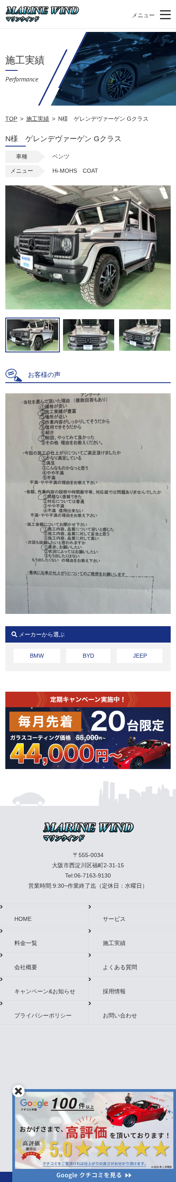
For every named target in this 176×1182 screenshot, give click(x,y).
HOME (23, 919)
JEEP (140, 655)
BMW (37, 655)
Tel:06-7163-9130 (88, 875)
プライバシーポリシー (43, 1015)
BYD (88, 655)
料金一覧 (25, 943)
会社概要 (25, 967)
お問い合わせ (120, 1015)
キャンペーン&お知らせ (44, 991)
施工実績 (37, 118)
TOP (11, 118)
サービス (114, 919)
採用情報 (114, 991)
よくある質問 (120, 967)
